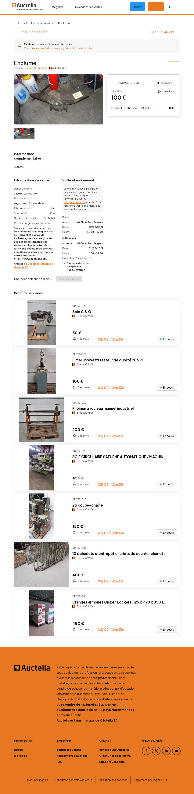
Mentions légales (37, 779)
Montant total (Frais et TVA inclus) (131, 108)
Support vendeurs (112, 761)
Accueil (22, 23)
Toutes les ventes (69, 749)
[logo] (28, 6)
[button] (156, 6)
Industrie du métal (42, 23)
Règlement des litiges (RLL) (150, 779)
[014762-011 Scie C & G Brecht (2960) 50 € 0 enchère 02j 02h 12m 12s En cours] (97, 344)
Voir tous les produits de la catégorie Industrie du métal (58, 48)
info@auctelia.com (74, 202)
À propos (20, 755)
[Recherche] (110, 6)
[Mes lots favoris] (122, 6)
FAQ (60, 761)
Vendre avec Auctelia (114, 749)
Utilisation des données (113, 779)
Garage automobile (36, 68)
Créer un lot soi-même (115, 755)
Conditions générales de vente (73, 779)
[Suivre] (174, 306)
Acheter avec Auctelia (72, 755)
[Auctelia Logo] (33, 668)
